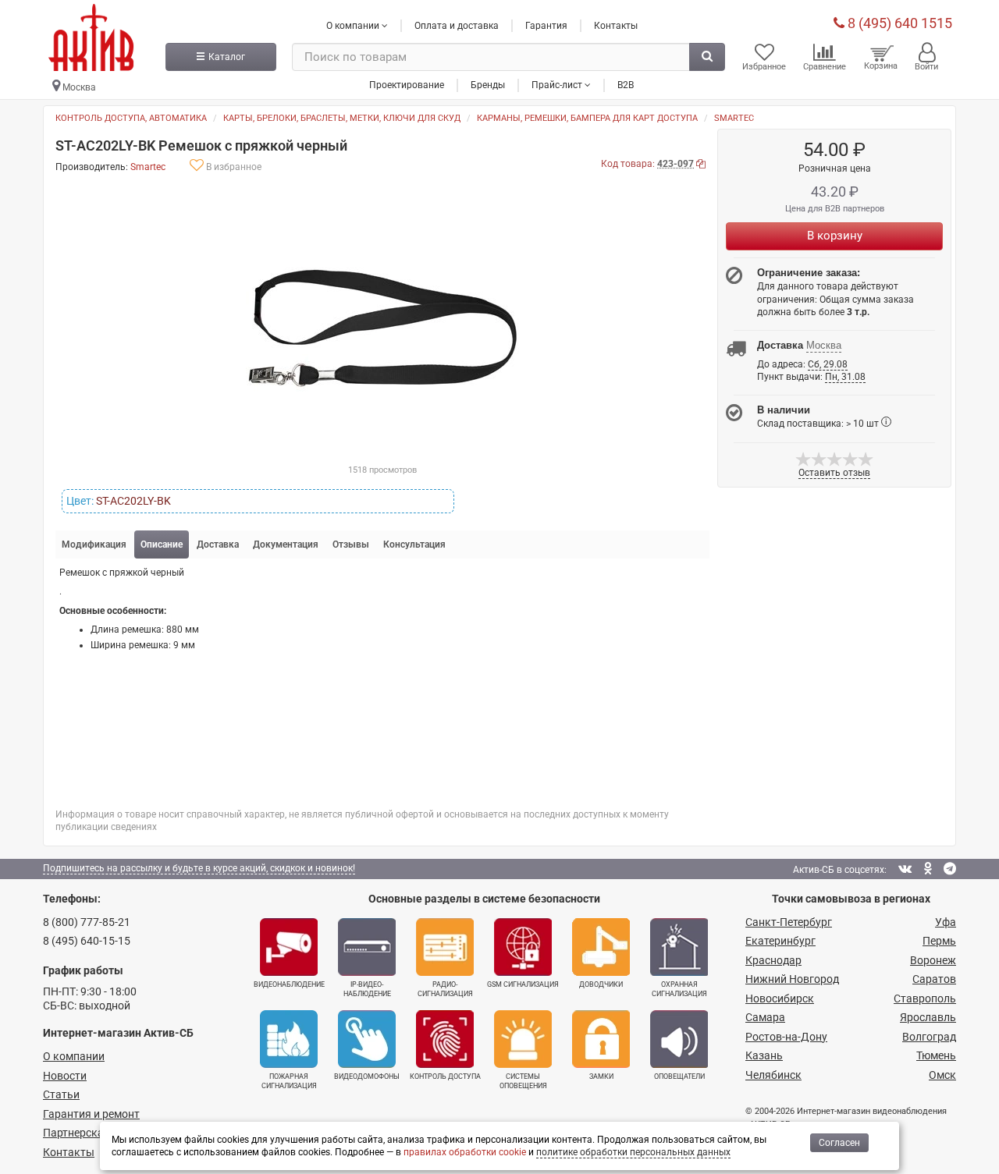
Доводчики (601, 984)
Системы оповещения (523, 1081)
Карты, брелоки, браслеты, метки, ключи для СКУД (341, 118)
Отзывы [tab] (350, 544)
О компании (74, 1056)
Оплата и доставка (456, 25)
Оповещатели (679, 1076)
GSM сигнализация (523, 984)
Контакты (616, 25)
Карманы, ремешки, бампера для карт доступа (587, 118)
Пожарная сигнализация (289, 1081)
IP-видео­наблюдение (367, 989)
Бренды (488, 85)
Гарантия (546, 25)
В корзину (834, 236)
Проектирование (406, 85)
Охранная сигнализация (679, 989)
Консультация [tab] (414, 544)
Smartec (734, 118)
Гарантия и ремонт (91, 1114)
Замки (601, 1076)
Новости (65, 1075)
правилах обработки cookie (465, 1152)
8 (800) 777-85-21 (86, 922)
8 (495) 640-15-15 (86, 941)
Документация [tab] (285, 544)
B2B (625, 85)
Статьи (61, 1094)
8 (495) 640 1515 (898, 23)
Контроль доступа (445, 1076)
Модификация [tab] (94, 544)
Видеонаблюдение (289, 984)
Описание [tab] (161, 544)
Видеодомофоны (367, 1076)
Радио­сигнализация (445, 989)
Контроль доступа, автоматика (131, 118)
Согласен (839, 1142)
